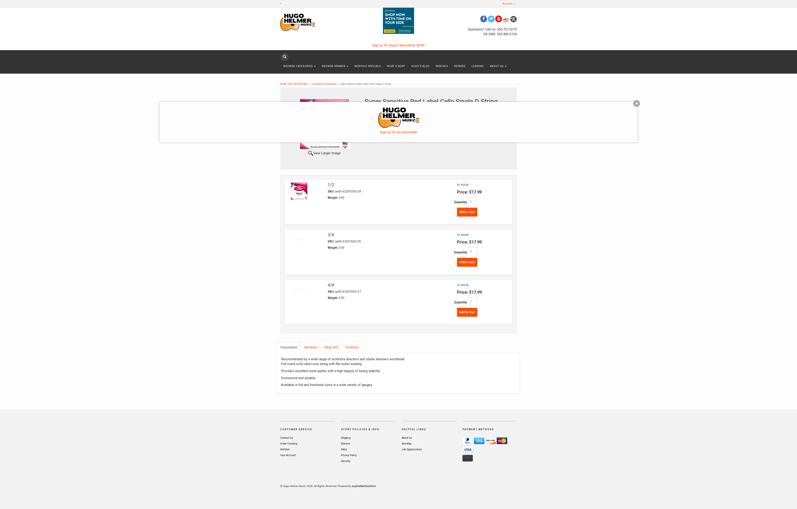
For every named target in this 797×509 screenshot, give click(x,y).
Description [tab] (288, 347)
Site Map (406, 443)
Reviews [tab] (310, 347)
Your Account (288, 455)
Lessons (478, 66)
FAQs (344, 449)
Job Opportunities (412, 449)
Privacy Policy (349, 455)
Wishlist (285, 449)
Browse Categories (299, 66)
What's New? (396, 66)
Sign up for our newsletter (398, 132)
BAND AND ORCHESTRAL (294, 84)
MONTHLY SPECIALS (367, 66)
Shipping (346, 437)
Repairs (459, 66)
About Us (497, 66)
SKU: (331, 191)
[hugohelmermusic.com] (307, 22)
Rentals (442, 66)
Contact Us (286, 437)
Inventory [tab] (352, 347)
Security (345, 461)
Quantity (460, 202)
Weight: (333, 197)
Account (507, 3)
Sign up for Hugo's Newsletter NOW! (398, 45)
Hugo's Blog (420, 66)
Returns (345, 443)
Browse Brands (334, 66)
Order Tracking (288, 443)
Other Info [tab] (331, 347)
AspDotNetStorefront (364, 486)
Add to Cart (467, 212)
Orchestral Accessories (324, 84)
